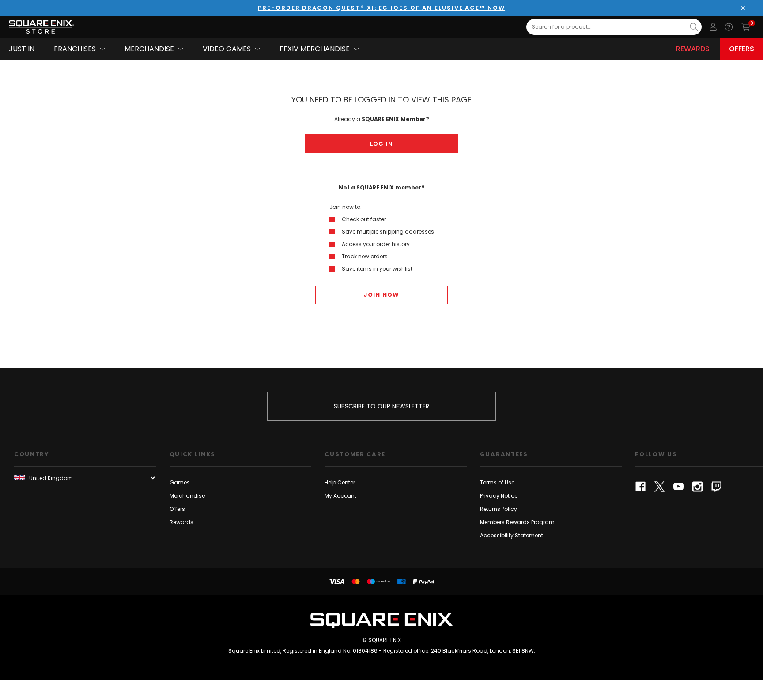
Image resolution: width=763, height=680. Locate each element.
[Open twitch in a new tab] (716, 486)
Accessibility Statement (511, 535)
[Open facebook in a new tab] (640, 486)
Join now (381, 295)
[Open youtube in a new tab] (678, 486)
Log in (381, 144)
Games (180, 482)
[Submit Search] (694, 27)
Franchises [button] (75, 49)
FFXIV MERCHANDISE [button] (315, 49)
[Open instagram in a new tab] (697, 486)
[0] (745, 27)
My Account (340, 495)
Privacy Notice (498, 495)
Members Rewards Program (517, 522)
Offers (741, 49)
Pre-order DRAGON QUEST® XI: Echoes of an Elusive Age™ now (381, 8)
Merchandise (187, 495)
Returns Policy (498, 509)
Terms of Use (497, 482)
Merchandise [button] (149, 49)
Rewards (693, 49)
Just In (21, 49)
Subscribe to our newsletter (381, 406)
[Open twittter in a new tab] (659, 486)
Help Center (340, 482)
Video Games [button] (227, 49)
